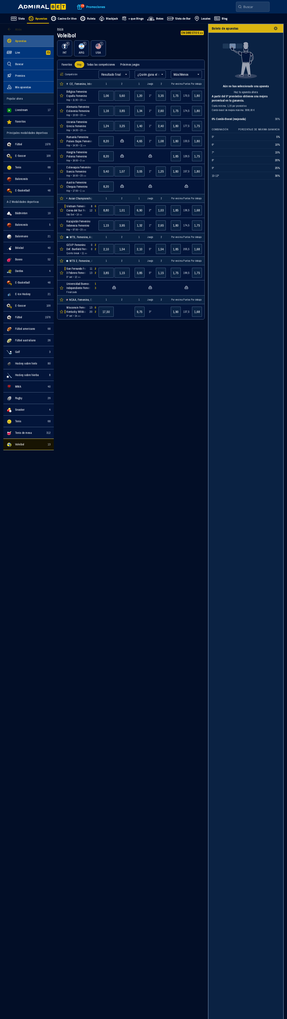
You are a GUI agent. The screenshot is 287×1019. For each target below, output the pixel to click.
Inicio (60, 29)
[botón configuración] (275, 28)
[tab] (67, 64)
